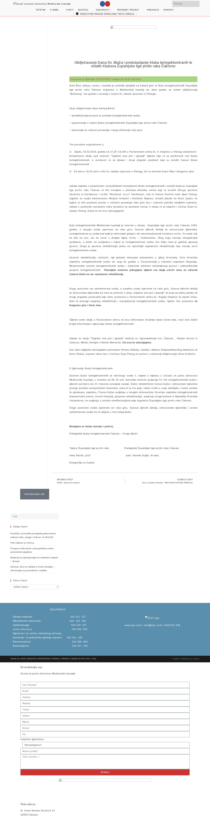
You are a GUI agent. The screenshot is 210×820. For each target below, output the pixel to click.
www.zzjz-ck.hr (133, 625)
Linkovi (196, 659)
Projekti (175, 659)
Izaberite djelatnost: (32, 739)
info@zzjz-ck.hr (153, 625)
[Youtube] (107, 4)
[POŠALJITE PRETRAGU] (197, 4)
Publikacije (186, 659)
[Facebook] (102, 4)
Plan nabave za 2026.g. (22, 543)
